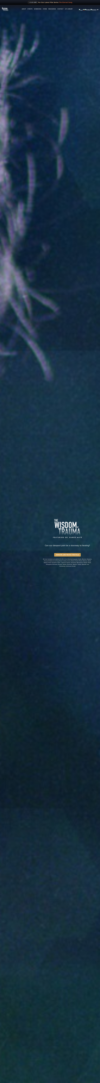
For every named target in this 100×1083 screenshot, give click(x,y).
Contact (60, 9)
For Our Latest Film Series (48, 2)
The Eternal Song (65, 2)
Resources (52, 9)
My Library (69, 9)
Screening (37, 9)
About (24, 9)
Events (30, 9)
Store (45, 9)
